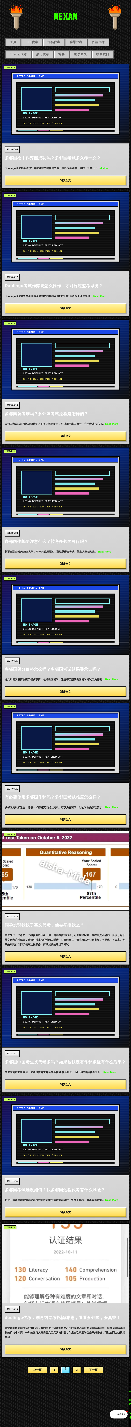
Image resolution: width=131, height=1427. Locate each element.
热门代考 (42, 54)
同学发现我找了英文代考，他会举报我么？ (44, 925)
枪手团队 (80, 54)
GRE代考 (32, 42)
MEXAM (65, 16)
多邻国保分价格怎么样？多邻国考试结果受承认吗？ (53, 669)
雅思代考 (76, 42)
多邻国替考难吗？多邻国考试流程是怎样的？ (46, 413)
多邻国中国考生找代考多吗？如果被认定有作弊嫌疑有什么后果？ (65, 1062)
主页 (13, 42)
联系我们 (102, 54)
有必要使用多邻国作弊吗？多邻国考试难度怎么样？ (53, 797)
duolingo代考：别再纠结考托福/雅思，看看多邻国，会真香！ (62, 1317)
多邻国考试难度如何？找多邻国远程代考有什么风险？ (55, 1189)
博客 (61, 54)
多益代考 (98, 42)
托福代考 (53, 42)
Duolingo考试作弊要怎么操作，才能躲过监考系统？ (54, 285)
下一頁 (93, 1369)
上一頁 (37, 1369)
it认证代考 (18, 54)
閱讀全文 (65, 180)
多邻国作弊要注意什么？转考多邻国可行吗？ (46, 541)
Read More (102, 168)
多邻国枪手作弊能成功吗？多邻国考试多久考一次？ (53, 158)
